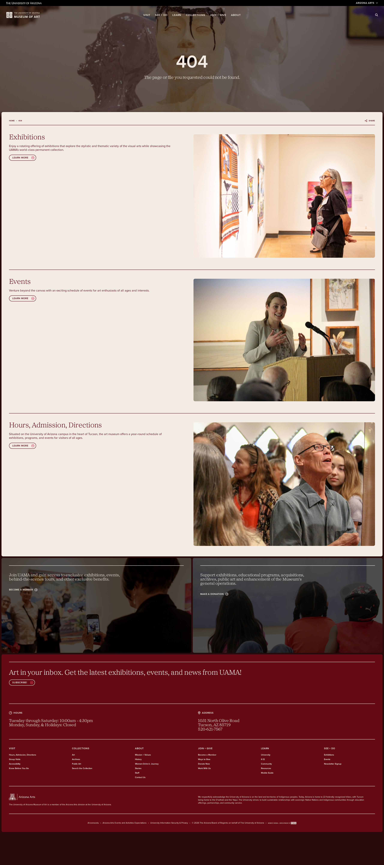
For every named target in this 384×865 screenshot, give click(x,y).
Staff (137, 772)
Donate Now (204, 763)
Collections (195, 15)
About (236, 15)
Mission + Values (143, 754)
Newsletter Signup (332, 763)
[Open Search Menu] (376, 15)
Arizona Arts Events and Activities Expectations (125, 822)
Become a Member (207, 754)
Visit (146, 15)
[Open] (284, 196)
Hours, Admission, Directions (22, 754)
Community (266, 763)
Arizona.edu (93, 822)
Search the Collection (82, 768)
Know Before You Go (19, 768)
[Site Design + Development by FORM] (282, 822)
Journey (147, 763)
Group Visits (14, 759)
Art (73, 754)
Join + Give (218, 15)
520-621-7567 (210, 729)
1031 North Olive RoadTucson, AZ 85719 (218, 723)
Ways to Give (204, 759)
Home (12, 121)
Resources (266, 768)
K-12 (263, 759)
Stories (138, 768)
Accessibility (15, 763)
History (138, 759)
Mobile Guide (267, 772)
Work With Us (204, 768)
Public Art (76, 763)
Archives (76, 759)
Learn (176, 15)
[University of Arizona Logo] (23, 15)
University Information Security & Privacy (169, 822)
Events (327, 759)
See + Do (161, 15)
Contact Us (140, 777)
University (265, 754)
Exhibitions (329, 754)
